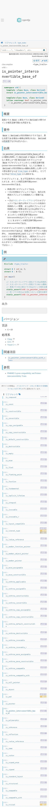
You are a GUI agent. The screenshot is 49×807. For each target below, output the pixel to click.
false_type (15, 174)
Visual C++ (11, 345)
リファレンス (12, 394)
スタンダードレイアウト (23, 201)
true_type (23, 171)
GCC (9, 342)
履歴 (37, 60)
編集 (46, 60)
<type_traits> (21, 264)
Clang (9, 339)
